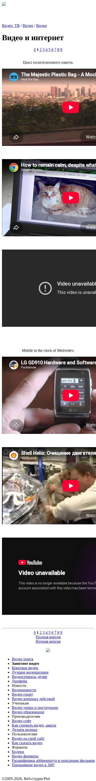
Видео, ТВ (11, 26)
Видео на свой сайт (28, 738)
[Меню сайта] (48, 651)
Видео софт (21, 721)
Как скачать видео (27, 743)
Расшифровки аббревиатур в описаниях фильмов (53, 760)
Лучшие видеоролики (30, 672)
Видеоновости (24, 690)
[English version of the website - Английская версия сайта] (4, 4)
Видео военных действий (33, 699)
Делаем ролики (24, 730)
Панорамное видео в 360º (33, 765)
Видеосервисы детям (29, 677)
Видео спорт (22, 694)
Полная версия (48, 637)
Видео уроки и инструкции (35, 707)
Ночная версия (48, 641)
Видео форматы (25, 756)
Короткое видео (25, 668)
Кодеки (18, 752)
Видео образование (28, 712)
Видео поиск (22, 659)
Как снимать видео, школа (34, 725)
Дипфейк (19, 681)
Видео (28, 26)
